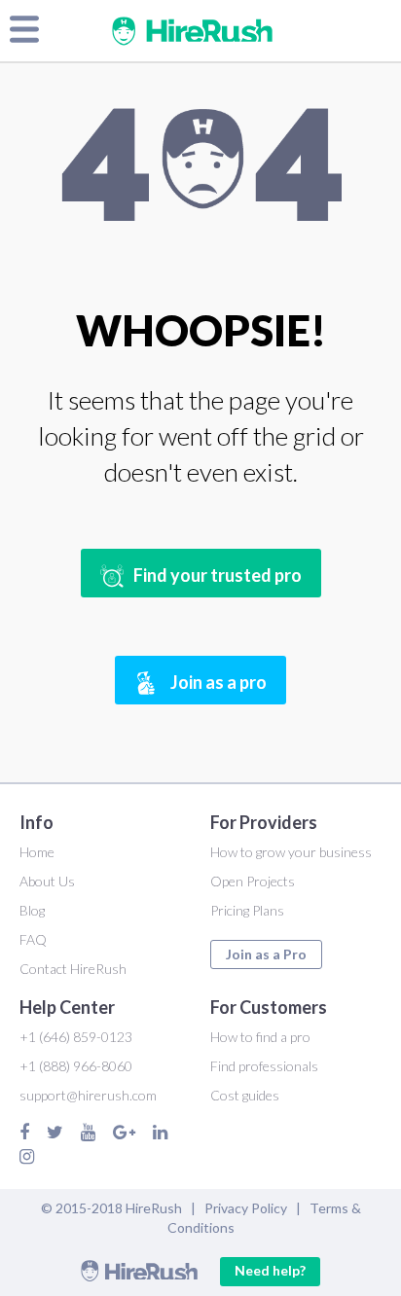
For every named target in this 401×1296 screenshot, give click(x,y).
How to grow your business (291, 852)
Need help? (270, 1270)
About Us (47, 881)
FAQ (33, 939)
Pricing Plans (247, 910)
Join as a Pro (266, 954)
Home (37, 852)
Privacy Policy (245, 1208)
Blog (32, 910)
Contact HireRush (73, 968)
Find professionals (264, 1066)
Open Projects (252, 881)
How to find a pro (260, 1036)
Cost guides (244, 1095)
